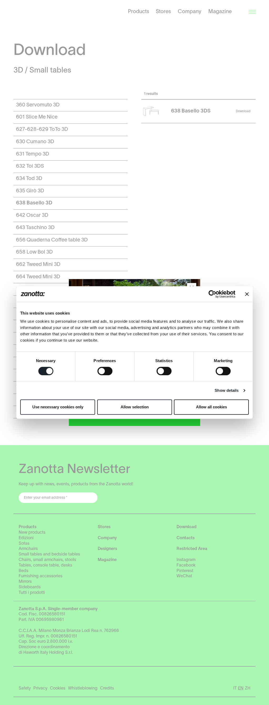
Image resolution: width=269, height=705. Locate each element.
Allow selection (135, 407)
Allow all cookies (211, 407)
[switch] (104, 371)
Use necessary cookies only (57, 407)
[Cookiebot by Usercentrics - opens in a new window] (212, 294)
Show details (227, 390)
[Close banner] (247, 294)
